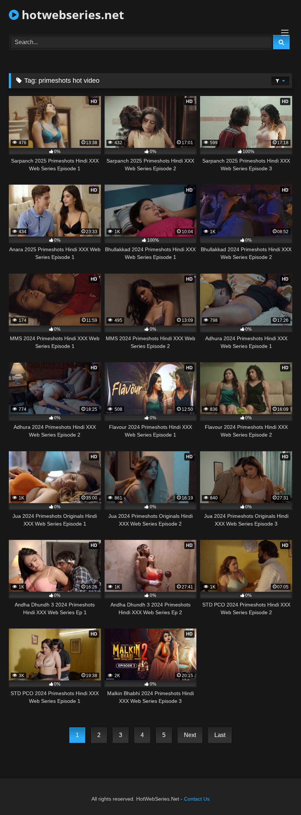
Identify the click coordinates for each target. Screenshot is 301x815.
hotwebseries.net (71, 14)
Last (219, 735)
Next (190, 735)
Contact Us (197, 799)
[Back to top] (278, 793)
